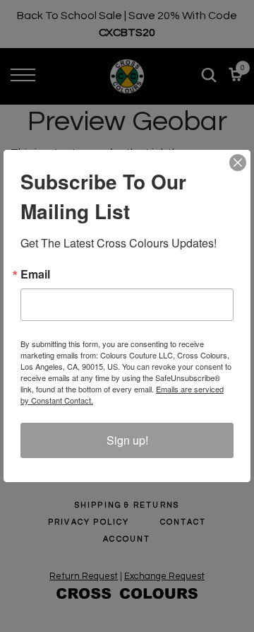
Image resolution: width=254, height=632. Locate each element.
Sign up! (127, 440)
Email (35, 274)
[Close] (237, 162)
